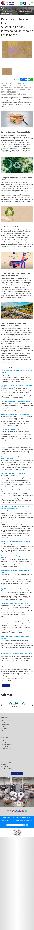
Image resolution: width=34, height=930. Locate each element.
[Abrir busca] (29, 2)
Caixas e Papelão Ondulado (7, 750)
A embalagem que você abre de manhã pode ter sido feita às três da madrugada (17, 386)
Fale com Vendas (5, 759)
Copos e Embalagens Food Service (8, 752)
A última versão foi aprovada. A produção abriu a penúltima (15, 571)
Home (2, 9)
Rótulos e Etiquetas (5, 739)
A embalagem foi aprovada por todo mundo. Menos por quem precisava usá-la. (16, 507)
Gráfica (3, 740)
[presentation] (1, 705)
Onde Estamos (4, 722)
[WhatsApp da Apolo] (26, 811)
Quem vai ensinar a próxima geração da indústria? (16, 541)
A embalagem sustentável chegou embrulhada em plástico (16, 557)
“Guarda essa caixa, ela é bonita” (11, 429)
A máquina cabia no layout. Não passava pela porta (16, 620)
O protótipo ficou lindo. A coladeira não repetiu (15, 604)
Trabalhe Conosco (5, 724)
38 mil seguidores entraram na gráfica (12, 444)
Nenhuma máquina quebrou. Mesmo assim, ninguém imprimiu (16, 371)
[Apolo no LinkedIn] (16, 811)
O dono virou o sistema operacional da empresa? (15, 523)
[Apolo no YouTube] (13, 811)
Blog (2, 730)
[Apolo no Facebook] (19, 811)
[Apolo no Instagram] (22, 811)
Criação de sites (29, 820)
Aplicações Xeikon (5, 746)
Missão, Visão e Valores (6, 720)
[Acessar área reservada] (25, 825)
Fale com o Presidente (6, 762)
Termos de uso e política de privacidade (18, 820)
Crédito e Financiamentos (7, 733)
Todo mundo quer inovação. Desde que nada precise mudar (16, 654)
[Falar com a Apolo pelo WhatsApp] (21, 3)
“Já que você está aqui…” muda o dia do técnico (15, 402)
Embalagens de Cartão (6, 748)
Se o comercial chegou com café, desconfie (14, 473)
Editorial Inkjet (4, 742)
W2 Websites (17, 823)
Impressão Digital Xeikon (6, 744)
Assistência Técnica (5, 760)
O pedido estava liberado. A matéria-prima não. (15, 589)
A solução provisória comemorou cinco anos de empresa (15, 637)
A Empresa (3, 719)
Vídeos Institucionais (5, 732)
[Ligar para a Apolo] (24, 3)
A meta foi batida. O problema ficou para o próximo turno (16, 491)
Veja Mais (6, 685)
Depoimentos (4, 728)
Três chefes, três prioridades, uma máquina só (15, 414)
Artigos (3, 726)
